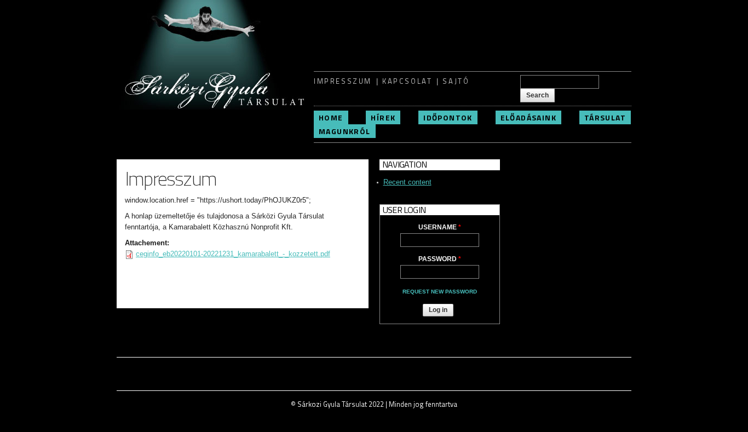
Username (439, 227)
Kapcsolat (407, 81)
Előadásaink (528, 117)
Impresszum (343, 81)
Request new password (439, 292)
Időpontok (448, 117)
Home (331, 117)
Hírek (383, 117)
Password (439, 259)
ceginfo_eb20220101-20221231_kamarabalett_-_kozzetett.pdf (233, 254)
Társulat (605, 117)
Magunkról (345, 131)
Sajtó (455, 81)
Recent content (407, 182)
